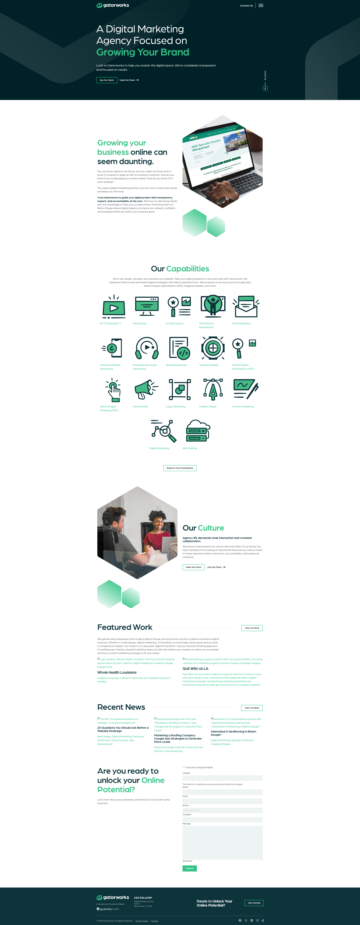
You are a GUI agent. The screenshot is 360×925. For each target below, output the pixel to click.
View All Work (252, 627)
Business (237, 740)
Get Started (254, 902)
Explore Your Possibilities (180, 467)
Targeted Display (220, 743)
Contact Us (246, 5)
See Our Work (107, 79)
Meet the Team (127, 79)
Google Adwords (175, 747)
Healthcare (103, 740)
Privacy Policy (142, 921)
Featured (138, 736)
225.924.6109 (143, 897)
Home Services (119, 740)
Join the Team (214, 567)
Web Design (104, 736)
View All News (252, 707)
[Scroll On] (265, 87)
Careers (154, 921)
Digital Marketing (122, 736)
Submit (189, 868)
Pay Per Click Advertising (168, 750)
